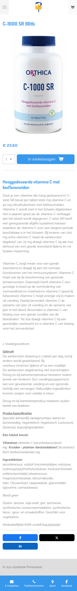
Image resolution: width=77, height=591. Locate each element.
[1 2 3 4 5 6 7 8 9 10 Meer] (9, 159)
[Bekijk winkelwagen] (72, 7)
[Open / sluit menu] (4, 7)
